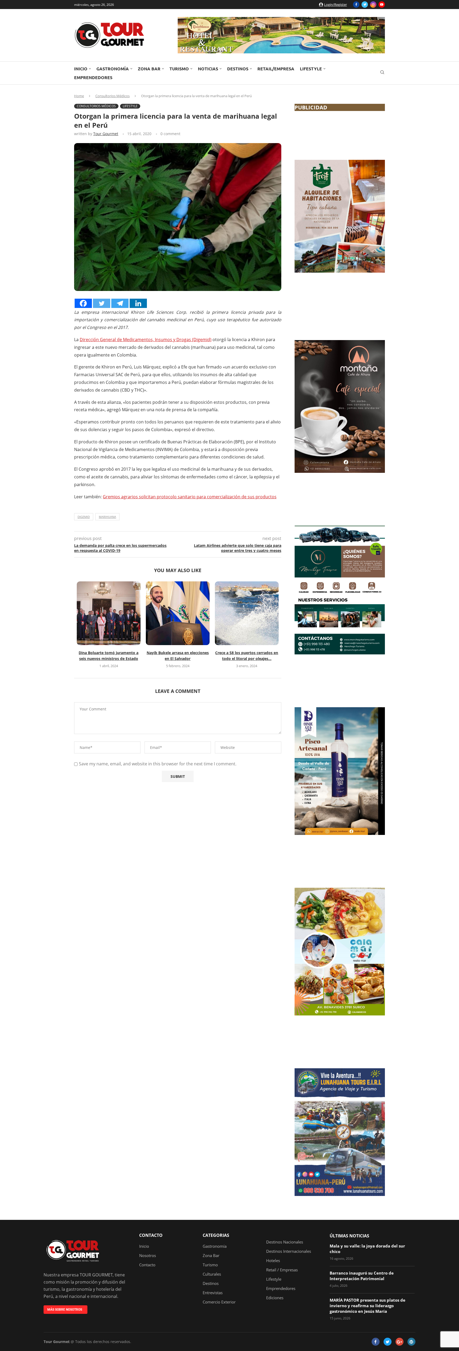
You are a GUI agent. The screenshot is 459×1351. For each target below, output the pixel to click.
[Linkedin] (138, 303)
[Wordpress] (411, 1342)
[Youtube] (382, 4)
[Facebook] (356, 4)
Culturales (212, 1274)
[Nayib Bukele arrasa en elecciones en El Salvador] (178, 613)
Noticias (208, 68)
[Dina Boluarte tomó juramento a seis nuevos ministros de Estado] (109, 613)
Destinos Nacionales (284, 1242)
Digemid (84, 517)
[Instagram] (373, 4)
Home (79, 95)
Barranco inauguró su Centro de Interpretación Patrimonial (362, 1275)
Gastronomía (112, 68)
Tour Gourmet (105, 133)
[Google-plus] (399, 1342)
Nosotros (147, 1256)
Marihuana (107, 517)
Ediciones (274, 1298)
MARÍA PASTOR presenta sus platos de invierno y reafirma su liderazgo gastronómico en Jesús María (367, 1305)
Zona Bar (149, 68)
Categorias (216, 1235)
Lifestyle (311, 68)
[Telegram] (120, 303)
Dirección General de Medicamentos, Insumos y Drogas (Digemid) (145, 339)
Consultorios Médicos (112, 95)
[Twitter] (365, 4)
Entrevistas (213, 1293)
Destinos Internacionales (288, 1251)
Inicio (80, 68)
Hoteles (273, 1261)
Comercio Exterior (219, 1302)
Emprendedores (93, 77)
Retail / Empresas (282, 1270)
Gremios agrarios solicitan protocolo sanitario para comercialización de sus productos (190, 497)
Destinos (237, 68)
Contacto (151, 1235)
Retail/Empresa (275, 68)
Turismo (179, 68)
